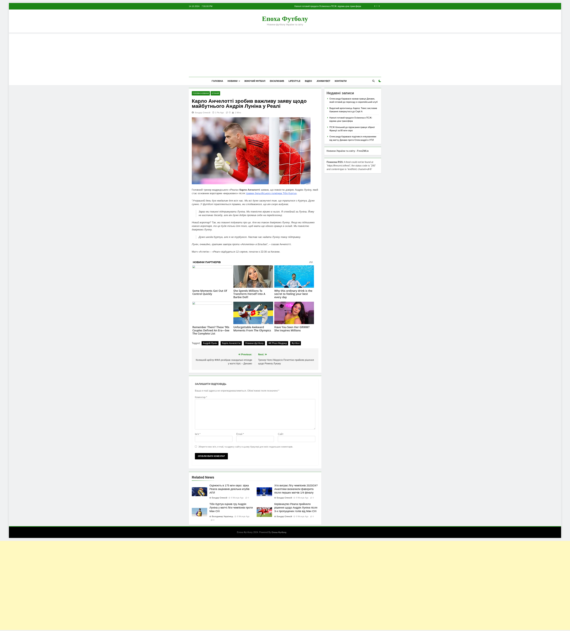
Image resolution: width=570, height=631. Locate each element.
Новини (233, 81)
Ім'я (197, 434)
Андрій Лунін (210, 343)
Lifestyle (294, 81)
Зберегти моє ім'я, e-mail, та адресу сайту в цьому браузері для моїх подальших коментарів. (245, 446)
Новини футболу (254, 343)
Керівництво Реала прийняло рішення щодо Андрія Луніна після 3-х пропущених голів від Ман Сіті (295, 508)
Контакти (341, 81)
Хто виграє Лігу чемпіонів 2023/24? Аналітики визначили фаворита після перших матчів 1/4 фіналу (296, 489)
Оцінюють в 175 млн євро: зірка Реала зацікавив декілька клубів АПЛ (229, 489)
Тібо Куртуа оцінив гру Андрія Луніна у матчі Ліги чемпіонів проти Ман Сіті (231, 508)
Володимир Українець (222, 516)
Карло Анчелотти (231, 343)
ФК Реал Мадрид (277, 343)
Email (240, 434)
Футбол (296, 343)
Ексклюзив (277, 81)
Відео (308, 81)
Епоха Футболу (285, 18)
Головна (217, 81)
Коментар (201, 397)
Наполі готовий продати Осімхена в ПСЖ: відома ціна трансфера (327, 6)
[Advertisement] (285, 54)
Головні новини (201, 93)
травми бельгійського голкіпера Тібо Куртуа (271, 193)
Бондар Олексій (202, 112)
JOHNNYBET (323, 81)
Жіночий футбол (254, 81)
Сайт (280, 434)
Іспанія (215, 93)
